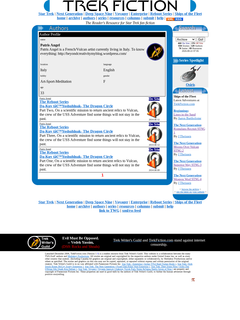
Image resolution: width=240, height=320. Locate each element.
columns (133, 18)
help (160, 18)
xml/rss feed (131, 210)
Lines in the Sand (185, 114)
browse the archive (190, 189)
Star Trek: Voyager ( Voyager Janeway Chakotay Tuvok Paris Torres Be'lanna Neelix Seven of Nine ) (125, 269)
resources (116, 18)
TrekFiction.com (184, 104)
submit (148, 18)
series (102, 18)
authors (89, 18)
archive (74, 18)
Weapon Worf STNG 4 (188, 179)
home (61, 18)
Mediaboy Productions (78, 256)
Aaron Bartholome (189, 118)
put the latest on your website (190, 191)
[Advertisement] (120, 223)
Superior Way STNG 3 (188, 165)
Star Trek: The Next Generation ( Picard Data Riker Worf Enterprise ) (117, 266)
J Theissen (184, 136)
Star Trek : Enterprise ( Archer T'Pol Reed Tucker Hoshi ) (149, 264)
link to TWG (109, 210)
